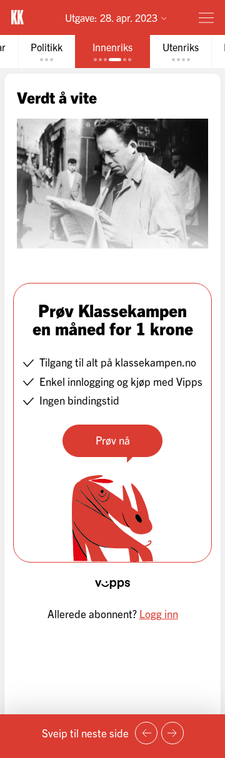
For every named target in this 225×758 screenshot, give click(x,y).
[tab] (46, 51)
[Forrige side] (146, 733)
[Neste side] (172, 733)
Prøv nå (113, 439)
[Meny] (206, 17)
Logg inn (158, 613)
